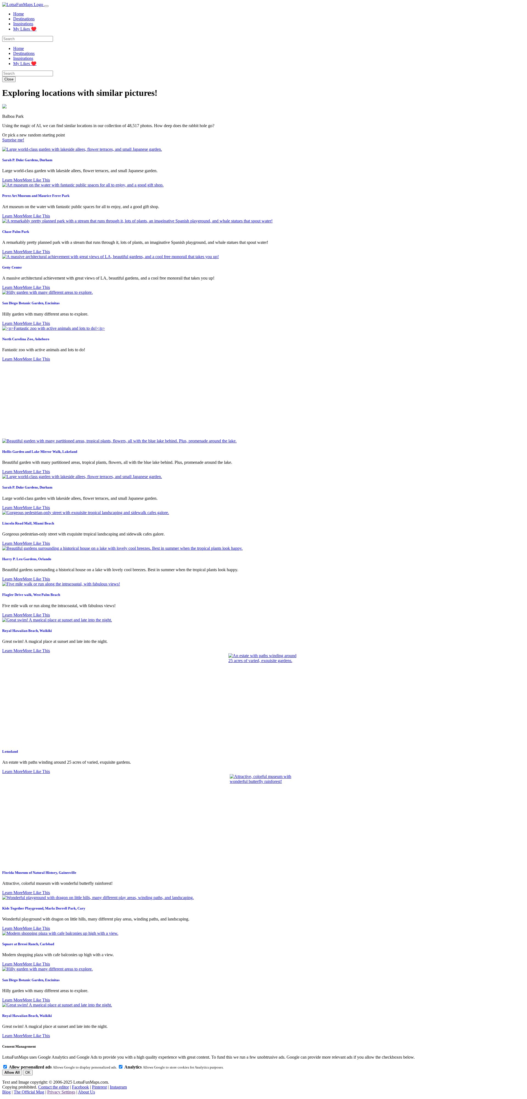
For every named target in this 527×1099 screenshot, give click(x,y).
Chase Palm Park (15, 232)
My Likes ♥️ (25, 29)
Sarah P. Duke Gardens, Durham (27, 160)
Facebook (80, 1087)
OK (27, 1072)
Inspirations (23, 23)
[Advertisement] (263, 400)
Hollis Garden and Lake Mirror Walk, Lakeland (39, 452)
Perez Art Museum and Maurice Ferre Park (35, 196)
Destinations (24, 18)
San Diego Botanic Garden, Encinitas (31, 303)
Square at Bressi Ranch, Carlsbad (28, 944)
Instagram (118, 1087)
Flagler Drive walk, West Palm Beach (31, 595)
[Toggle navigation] (46, 6)
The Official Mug (29, 1092)
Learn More (12, 180)
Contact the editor (53, 1087)
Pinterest (99, 1087)
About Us (86, 1092)
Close (8, 79)
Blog (6, 1092)
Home (18, 14)
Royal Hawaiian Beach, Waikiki (27, 631)
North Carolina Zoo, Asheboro (25, 339)
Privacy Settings (61, 1092)
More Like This (36, 180)
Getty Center (12, 267)
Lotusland (10, 751)
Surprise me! (13, 140)
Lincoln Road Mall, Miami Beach (28, 523)
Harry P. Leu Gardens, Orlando (26, 559)
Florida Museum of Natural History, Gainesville (39, 873)
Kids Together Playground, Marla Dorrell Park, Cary (43, 908)
